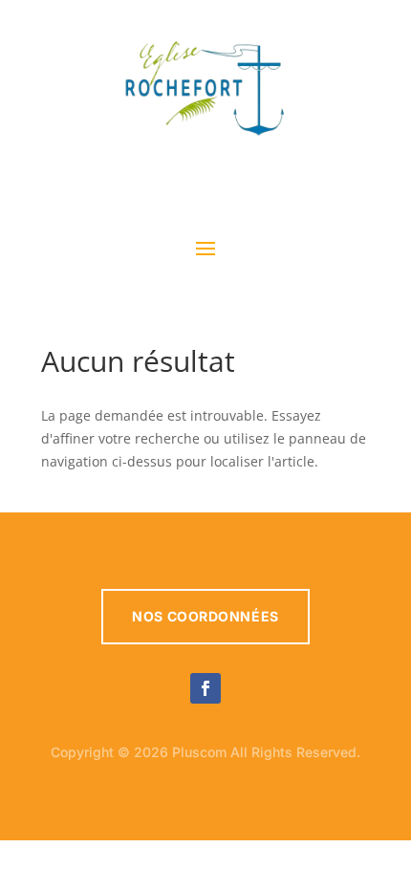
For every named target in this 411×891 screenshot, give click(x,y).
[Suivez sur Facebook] (205, 688)
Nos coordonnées (205, 616)
